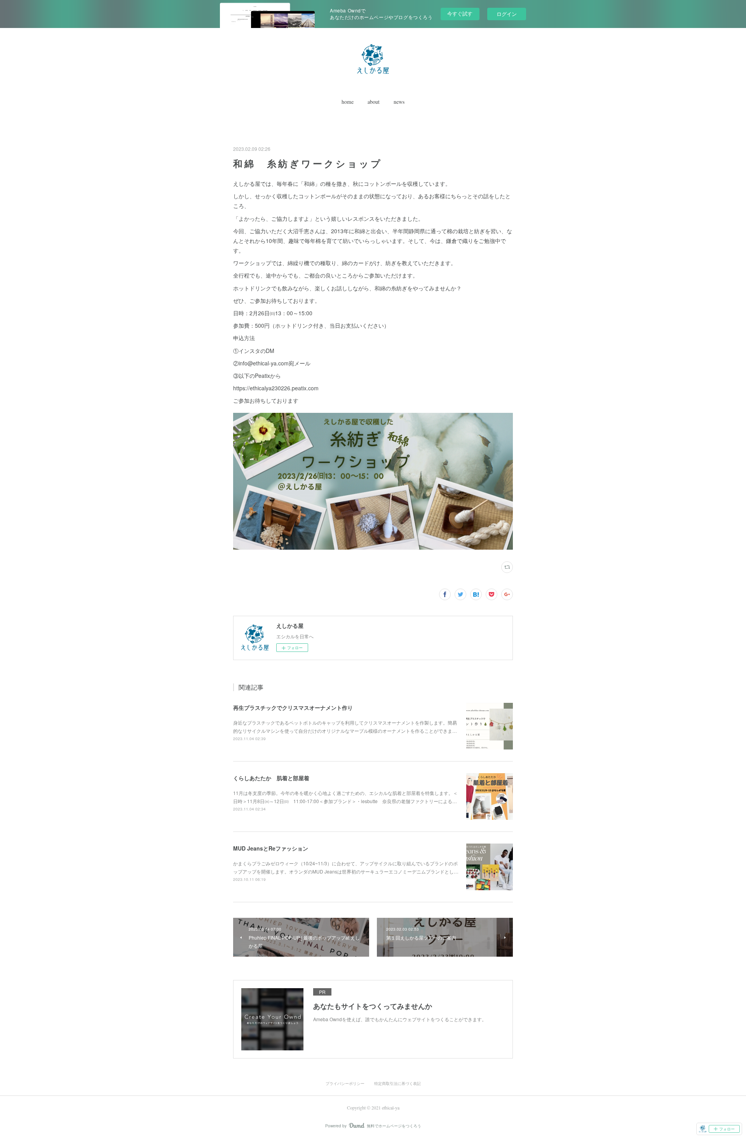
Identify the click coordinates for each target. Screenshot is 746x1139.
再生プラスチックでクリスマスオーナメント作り (293, 707)
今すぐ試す (459, 13)
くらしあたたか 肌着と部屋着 (271, 778)
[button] (348, 102)
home (348, 101)
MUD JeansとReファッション (270, 848)
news (399, 101)
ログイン (507, 13)
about (374, 101)
